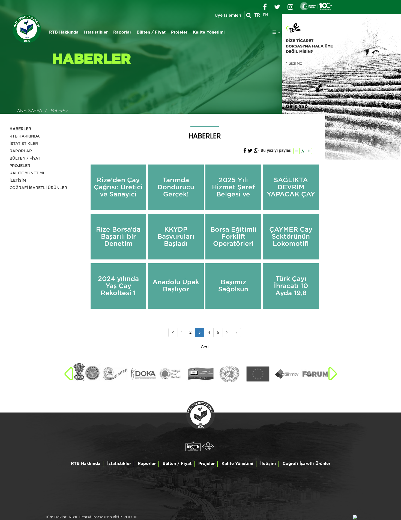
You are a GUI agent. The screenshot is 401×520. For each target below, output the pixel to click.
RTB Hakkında (64, 32)
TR (257, 15)
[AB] (229, 374)
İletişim (268, 464)
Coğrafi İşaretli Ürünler (306, 464)
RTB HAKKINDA (25, 136)
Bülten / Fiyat (151, 32)
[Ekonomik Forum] (286, 374)
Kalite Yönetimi (209, 32)
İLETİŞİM (18, 181)
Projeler (179, 32)
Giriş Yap (297, 106)
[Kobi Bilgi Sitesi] (86, 374)
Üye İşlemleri (228, 15)
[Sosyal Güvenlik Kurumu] (315, 374)
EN (265, 15)
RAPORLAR (21, 151)
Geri (205, 347)
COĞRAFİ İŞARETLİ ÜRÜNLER (38, 188)
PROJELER (20, 166)
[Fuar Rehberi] (143, 374)
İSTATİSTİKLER (24, 144)
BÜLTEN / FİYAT (25, 158)
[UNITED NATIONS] (200, 374)
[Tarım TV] (258, 374)
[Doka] (114, 374)
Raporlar (122, 32)
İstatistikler (96, 32)
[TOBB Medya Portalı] (172, 374)
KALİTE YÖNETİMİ (27, 173)
